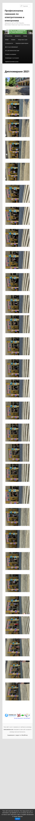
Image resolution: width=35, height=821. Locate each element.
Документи (18, 36)
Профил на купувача (10, 54)
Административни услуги (11, 61)
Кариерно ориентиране (22, 43)
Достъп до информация (11, 47)
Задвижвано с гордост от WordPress (17, 735)
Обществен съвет (22, 39)
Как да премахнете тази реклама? (22, 718)
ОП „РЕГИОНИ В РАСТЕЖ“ (12, 50)
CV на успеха (8, 36)
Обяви (6, 39)
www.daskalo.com (8, 729)
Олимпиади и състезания (12, 58)
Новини (13, 39)
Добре (17, 819)
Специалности (9, 43)
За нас (25, 36)
